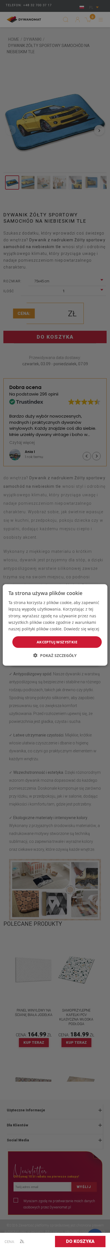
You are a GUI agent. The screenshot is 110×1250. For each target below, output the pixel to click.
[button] (55, 655)
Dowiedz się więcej (81, 629)
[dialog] (55, 625)
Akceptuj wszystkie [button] (57, 642)
